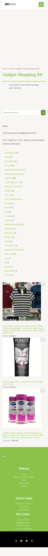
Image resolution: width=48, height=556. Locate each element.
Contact (24, 486)
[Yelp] (16, 541)
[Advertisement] (24, 34)
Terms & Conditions (23, 528)
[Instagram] (32, 541)
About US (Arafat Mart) (24, 477)
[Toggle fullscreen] (13, 549)
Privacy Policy (23, 519)
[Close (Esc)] (32, 549)
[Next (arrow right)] (13, 554)
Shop (24, 480)
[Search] (43, 112)
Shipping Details (23, 522)
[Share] (22, 549)
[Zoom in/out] (4, 549)
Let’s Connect (24, 509)
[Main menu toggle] (41, 4)
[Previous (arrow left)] (4, 554)
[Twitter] (27, 541)
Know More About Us (24, 503)
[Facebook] (21, 541)
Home (5, 68)
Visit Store (24, 506)
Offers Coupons (23, 525)
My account (24, 483)
